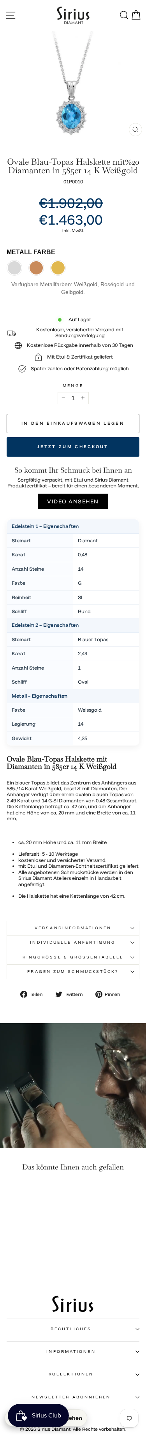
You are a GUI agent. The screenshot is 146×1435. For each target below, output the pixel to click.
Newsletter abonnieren (71, 1397)
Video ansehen (73, 501)
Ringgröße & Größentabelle (73, 957)
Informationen (70, 1351)
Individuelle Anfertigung (73, 942)
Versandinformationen (73, 927)
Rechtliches (71, 1328)
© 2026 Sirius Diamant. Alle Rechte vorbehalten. (73, 1429)
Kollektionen (71, 1374)
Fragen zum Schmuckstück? (72, 971)
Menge (73, 385)
